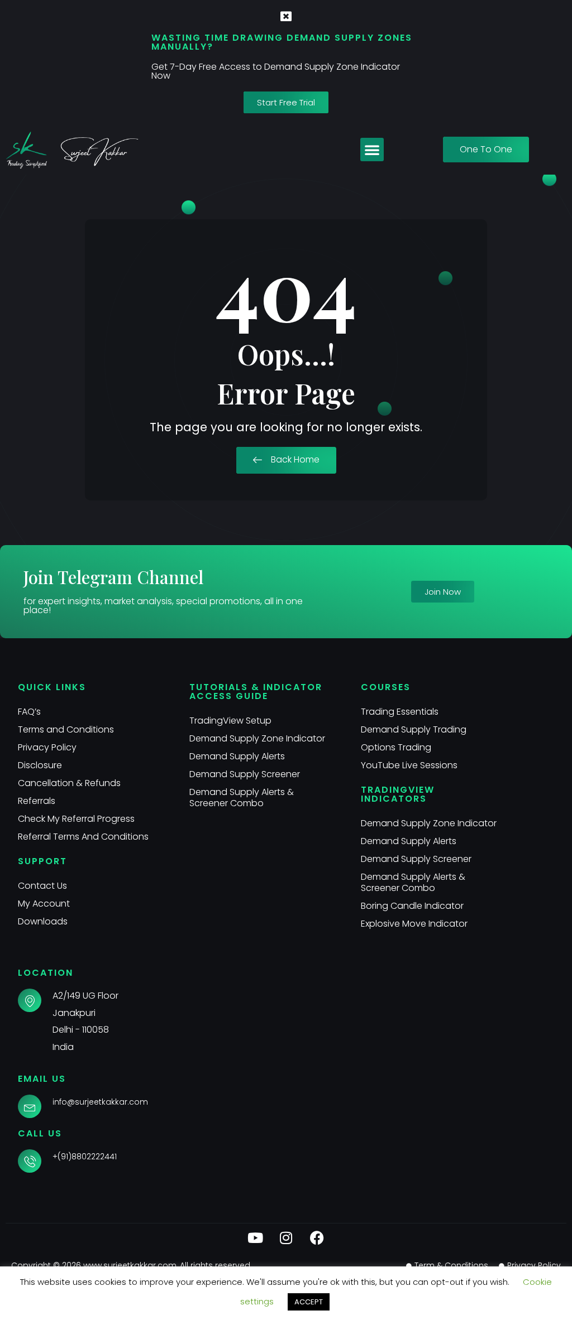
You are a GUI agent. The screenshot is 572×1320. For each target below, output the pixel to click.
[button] (372, 149)
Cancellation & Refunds (69, 783)
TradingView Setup (230, 720)
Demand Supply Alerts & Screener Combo (241, 798)
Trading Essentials (399, 711)
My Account (44, 903)
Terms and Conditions (66, 729)
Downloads (43, 921)
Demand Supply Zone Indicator (257, 738)
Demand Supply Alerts (237, 756)
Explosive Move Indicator (414, 923)
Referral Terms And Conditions (83, 836)
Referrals (36, 800)
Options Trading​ (396, 747)
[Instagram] (286, 1237)
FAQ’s (29, 711)
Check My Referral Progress (76, 818)
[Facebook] (317, 1237)
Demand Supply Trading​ (413, 729)
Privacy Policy (47, 747)
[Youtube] (255, 1237)
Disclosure (40, 765)
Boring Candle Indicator (412, 905)
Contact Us (42, 885)
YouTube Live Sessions (409, 765)
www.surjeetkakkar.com (130, 1265)
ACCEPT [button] (308, 1302)
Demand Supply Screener (244, 774)
